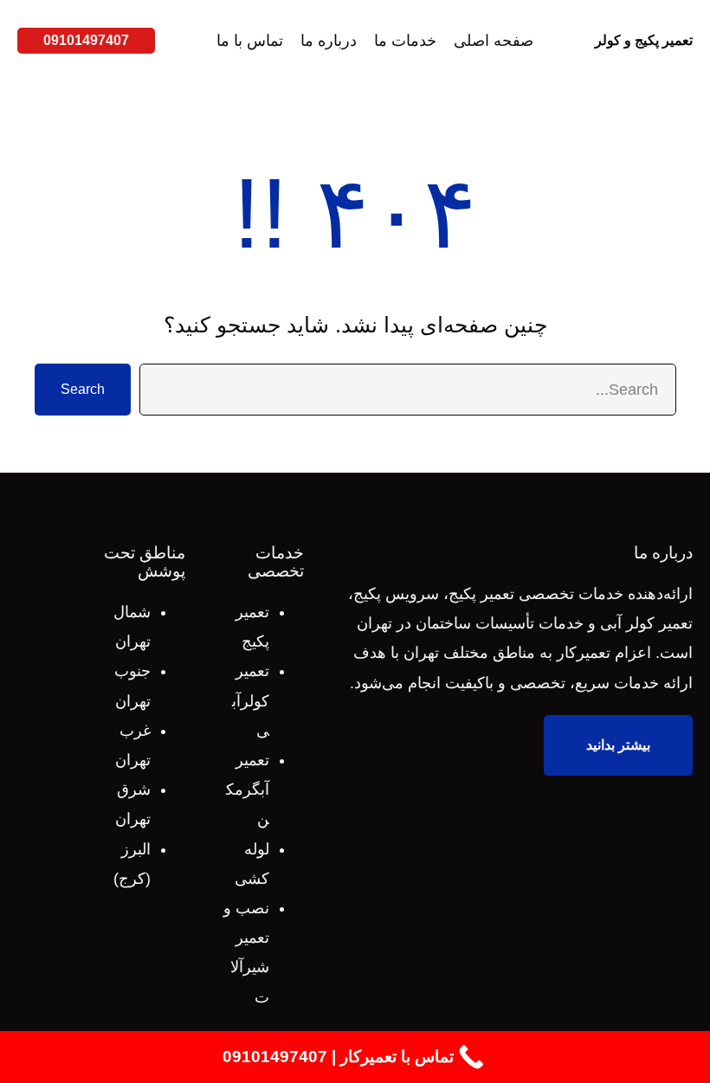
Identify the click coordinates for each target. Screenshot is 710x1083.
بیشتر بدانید (618, 745)
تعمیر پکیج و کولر (644, 40)
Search (83, 389)
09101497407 (86, 40)
